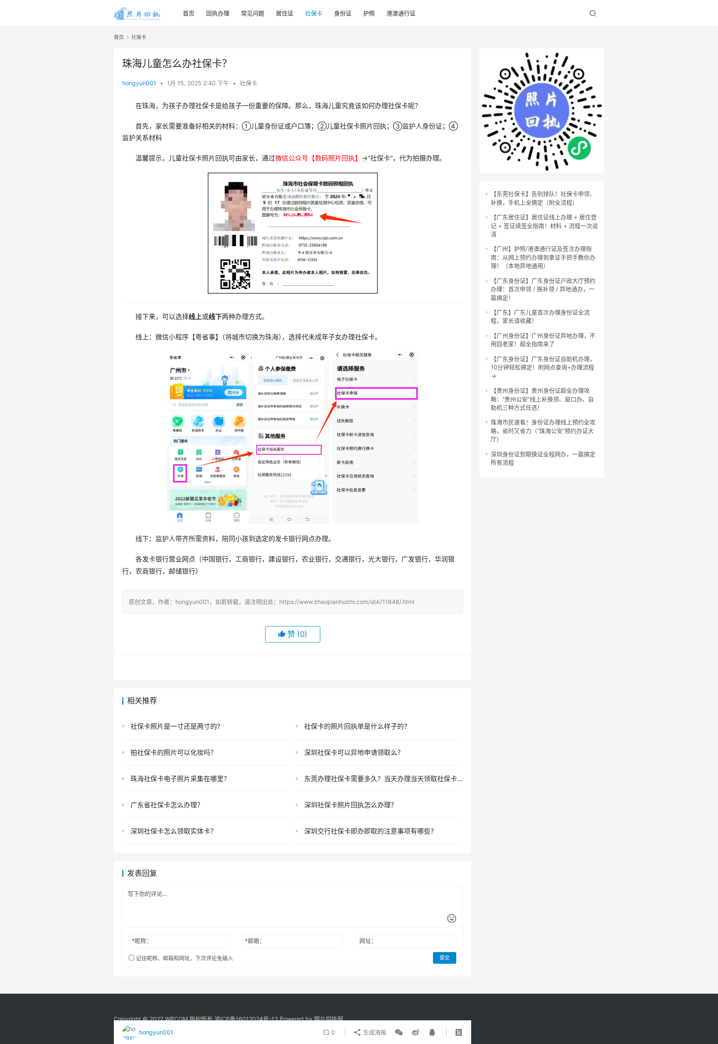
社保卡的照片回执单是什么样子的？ (356, 726)
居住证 (284, 13)
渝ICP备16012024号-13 (246, 1018)
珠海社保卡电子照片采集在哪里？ (179, 778)
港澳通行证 (401, 13)
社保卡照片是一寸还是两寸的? (174, 726)
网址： (368, 940)
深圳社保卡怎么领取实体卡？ (172, 831)
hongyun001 (139, 83)
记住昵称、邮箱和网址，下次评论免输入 (183, 958)
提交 (445, 958)
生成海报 (373, 1032)
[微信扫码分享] (398, 1032)
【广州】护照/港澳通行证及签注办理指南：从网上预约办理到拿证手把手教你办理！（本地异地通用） (543, 257)
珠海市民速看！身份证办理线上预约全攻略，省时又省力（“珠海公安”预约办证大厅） (543, 430)
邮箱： (255, 940)
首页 (188, 13)
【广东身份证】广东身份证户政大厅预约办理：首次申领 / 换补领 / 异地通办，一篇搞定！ (543, 289)
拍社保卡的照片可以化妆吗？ (172, 752)
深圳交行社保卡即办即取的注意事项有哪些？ (369, 831)
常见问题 (252, 13)
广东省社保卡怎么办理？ (166, 805)
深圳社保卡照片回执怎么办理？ (349, 805)
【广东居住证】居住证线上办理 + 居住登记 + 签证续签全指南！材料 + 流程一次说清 (544, 225)
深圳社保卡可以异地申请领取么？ (353, 752)
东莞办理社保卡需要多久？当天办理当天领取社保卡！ (382, 778)
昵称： (142, 940)
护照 (369, 13)
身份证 (343, 13)
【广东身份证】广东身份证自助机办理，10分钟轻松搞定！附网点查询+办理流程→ (543, 367)
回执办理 (217, 13)
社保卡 (313, 13)
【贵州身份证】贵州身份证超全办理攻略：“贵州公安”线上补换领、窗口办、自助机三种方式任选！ (542, 399)
